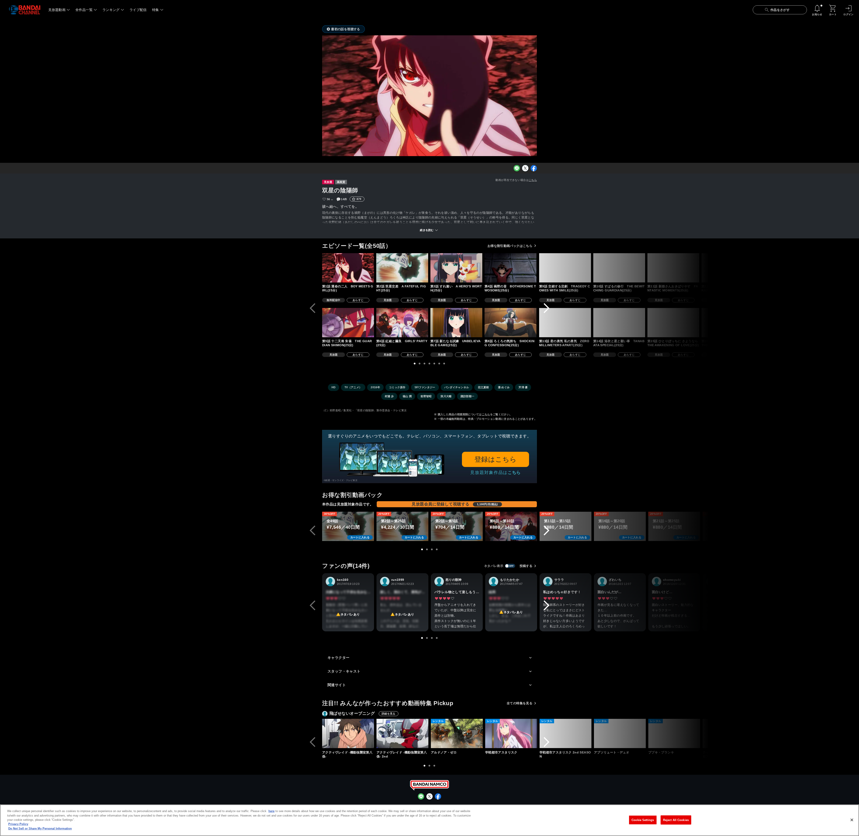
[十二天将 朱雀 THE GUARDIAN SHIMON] (348, 322)
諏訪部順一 (467, 396)
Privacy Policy (18, 824)
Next (546, 308)
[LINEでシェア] (517, 168)
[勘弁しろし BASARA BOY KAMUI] (727, 267)
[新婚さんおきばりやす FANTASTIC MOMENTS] (673, 267)
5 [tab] (434, 363)
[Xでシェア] (525, 168)
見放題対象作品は (495, 472)
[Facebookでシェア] (534, 168)
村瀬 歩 (389, 396)
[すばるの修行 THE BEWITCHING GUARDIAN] (619, 267)
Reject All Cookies (676, 819)
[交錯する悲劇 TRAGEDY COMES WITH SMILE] (565, 267)
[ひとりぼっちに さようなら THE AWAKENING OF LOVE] (673, 322)
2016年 (375, 387)
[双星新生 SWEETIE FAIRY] (782, 322)
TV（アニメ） (353, 387)
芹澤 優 (523, 387)
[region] (429, 820)
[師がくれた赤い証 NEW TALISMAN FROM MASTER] (782, 267)
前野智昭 (426, 396)
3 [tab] (424, 363)
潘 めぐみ (504, 387)
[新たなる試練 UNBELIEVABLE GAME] (456, 322)
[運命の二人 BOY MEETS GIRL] (348, 267)
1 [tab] (414, 363)
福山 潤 (407, 396)
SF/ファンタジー (425, 387)
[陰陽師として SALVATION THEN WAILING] (727, 322)
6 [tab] (439, 363)
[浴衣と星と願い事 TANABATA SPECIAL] (619, 322)
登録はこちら (495, 459)
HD (334, 387)
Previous (312, 308)
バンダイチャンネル (456, 387)
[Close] (852, 820)
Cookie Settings (642, 819)
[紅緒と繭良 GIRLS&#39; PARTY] (402, 322)
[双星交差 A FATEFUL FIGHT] (402, 267)
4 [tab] (429, 363)
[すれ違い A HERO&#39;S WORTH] (456, 267)
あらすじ (358, 300)
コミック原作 (397, 387)
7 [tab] (444, 363)
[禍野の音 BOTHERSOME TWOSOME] (510, 267)
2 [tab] (419, 363)
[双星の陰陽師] (783, 733)
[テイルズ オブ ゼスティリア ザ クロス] (729, 733)
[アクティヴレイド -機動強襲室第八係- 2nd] (402, 733)
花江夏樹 (483, 387)
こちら (533, 180)
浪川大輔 (445, 396)
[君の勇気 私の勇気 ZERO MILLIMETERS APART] (565, 322)
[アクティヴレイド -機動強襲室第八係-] (348, 733)
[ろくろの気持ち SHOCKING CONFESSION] (510, 322)
